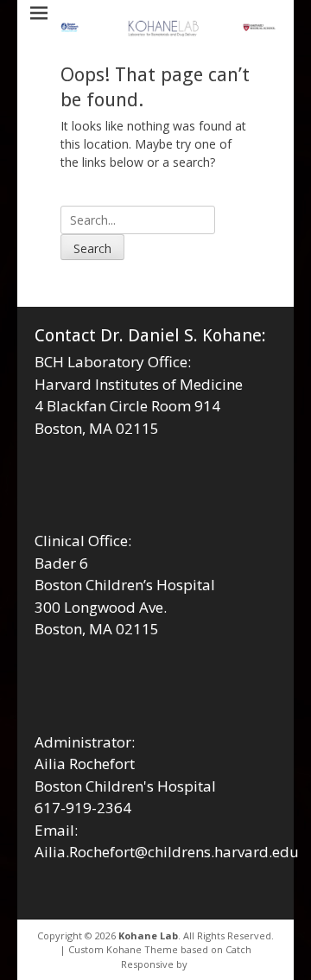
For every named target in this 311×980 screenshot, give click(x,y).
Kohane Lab (148, 935)
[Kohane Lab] (168, 29)
